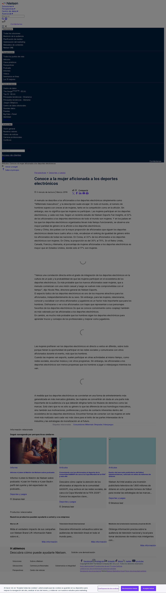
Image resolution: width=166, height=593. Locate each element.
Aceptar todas (148, 588)
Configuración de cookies (108, 588)
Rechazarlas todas (129, 588)
